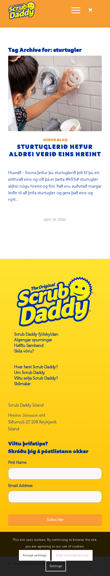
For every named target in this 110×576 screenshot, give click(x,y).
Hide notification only (72, 555)
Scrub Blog (55, 140)
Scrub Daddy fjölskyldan (36, 334)
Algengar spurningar (33, 339)
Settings (56, 566)
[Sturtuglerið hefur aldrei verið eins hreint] (55, 93)
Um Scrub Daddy (29, 372)
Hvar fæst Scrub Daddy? (36, 366)
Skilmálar (22, 383)
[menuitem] (75, 10)
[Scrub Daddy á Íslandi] (45, 10)
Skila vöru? (24, 351)
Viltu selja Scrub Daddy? (36, 378)
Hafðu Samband (28, 345)
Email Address (21, 485)
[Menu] (73, 10)
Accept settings (34, 555)
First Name (17, 462)
